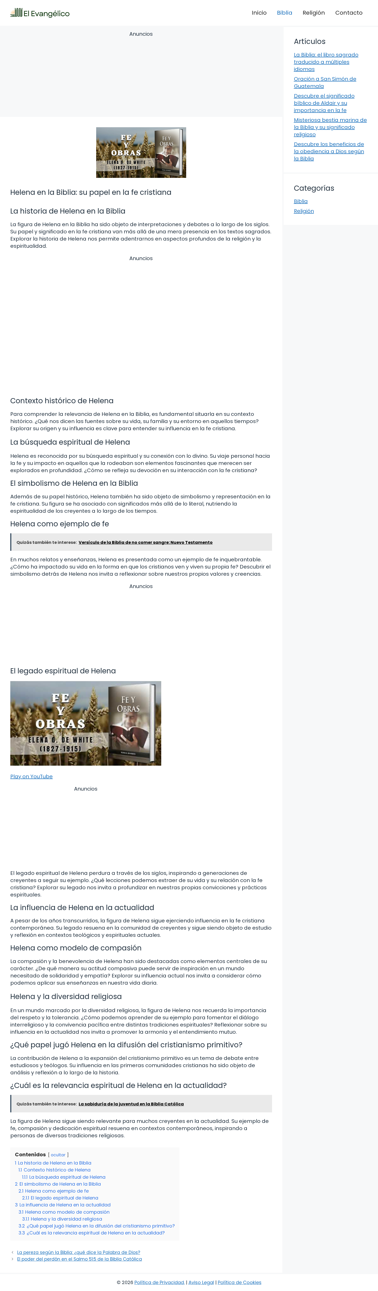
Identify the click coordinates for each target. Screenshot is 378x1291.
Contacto (349, 13)
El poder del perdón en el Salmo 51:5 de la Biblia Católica (79, 1259)
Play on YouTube (31, 776)
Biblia (284, 13)
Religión (314, 13)
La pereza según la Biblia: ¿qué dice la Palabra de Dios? (78, 1252)
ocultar (58, 1155)
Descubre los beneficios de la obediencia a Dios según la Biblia (329, 151)
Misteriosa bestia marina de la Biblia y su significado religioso (330, 127)
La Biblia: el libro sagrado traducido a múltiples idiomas (326, 62)
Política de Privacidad (159, 1282)
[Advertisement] (141, 75)
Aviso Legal (201, 1282)
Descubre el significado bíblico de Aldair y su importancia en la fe (324, 103)
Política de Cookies (240, 1282)
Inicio (259, 13)
